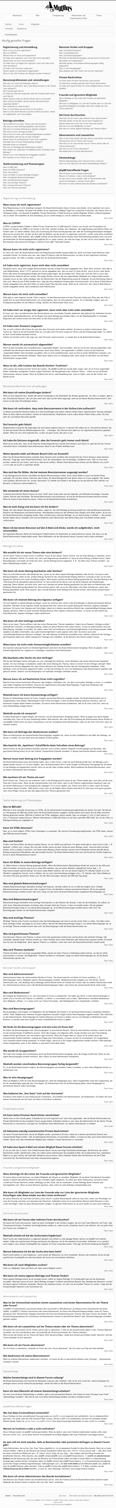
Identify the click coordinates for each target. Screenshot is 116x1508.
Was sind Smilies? (10, 172)
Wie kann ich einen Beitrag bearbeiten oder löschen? (24, 126)
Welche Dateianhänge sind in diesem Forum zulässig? (81, 161)
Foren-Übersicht (19, 1496)
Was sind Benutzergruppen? (70, 55)
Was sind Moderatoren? (69, 53)
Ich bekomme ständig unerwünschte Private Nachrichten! (82, 83)
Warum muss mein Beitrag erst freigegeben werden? (24, 155)
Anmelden (9, 29)
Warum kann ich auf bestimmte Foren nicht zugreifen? (25, 139)
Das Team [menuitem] (62, 1496)
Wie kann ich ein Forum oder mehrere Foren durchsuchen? (83, 118)
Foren (21, 24)
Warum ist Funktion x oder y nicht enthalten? (77, 176)
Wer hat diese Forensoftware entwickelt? (75, 173)
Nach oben (108, 218)
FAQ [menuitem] (100, 24)
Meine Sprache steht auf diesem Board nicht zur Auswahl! (27, 99)
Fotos (99, 15)
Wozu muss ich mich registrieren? (17, 50)
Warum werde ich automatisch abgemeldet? (21, 71)
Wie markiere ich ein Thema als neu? (18, 157)
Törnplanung (58, 15)
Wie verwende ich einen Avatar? (16, 106)
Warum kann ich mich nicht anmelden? (19, 61)
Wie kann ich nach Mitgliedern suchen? (75, 126)
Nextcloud (17, 15)
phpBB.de (21, 465)
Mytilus (8, 24)
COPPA (28, 271)
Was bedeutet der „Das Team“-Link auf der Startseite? (81, 71)
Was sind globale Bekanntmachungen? (19, 177)
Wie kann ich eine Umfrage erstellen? (18, 132)
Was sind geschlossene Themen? (17, 185)
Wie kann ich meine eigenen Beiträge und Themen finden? (83, 129)
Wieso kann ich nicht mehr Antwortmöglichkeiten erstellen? (27, 134)
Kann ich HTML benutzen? (14, 170)
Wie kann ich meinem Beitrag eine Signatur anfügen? (25, 129)
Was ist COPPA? (10, 53)
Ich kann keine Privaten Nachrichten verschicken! (79, 81)
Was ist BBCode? (10, 167)
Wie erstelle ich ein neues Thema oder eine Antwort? (24, 124)
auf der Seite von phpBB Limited (38, 1421)
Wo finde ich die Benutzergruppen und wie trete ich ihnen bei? (84, 58)
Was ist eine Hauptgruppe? (70, 68)
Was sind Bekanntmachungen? (16, 180)
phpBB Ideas (16, 1435)
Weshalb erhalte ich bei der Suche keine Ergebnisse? (81, 121)
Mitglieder (35, 24)
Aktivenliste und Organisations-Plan (78, 16)
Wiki (37, 15)
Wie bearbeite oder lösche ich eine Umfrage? (21, 137)
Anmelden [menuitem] (105, 24)
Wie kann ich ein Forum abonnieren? (74, 149)
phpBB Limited (59, 1416)
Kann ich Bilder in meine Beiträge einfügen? (21, 175)
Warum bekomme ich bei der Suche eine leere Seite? (81, 123)
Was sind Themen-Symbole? (15, 188)
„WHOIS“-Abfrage (78, 1451)
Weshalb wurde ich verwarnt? (15, 145)
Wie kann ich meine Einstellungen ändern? (20, 83)
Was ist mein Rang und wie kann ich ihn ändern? (23, 109)
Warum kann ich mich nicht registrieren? (19, 55)
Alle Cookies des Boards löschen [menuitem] (80, 1496)
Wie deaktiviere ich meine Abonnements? (76, 151)
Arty (61, 1502)
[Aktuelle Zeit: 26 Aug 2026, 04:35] (111, 35)
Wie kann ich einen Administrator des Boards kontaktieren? (83, 184)
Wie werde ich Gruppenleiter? (71, 61)
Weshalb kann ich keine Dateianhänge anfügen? (22, 142)
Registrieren (22, 29)
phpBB (37, 1500)
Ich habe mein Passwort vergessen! (18, 68)
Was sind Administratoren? (70, 50)
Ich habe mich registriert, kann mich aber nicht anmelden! (26, 58)
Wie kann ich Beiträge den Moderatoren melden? (23, 147)
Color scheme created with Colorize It (77, 1500)
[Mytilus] (58, 6)
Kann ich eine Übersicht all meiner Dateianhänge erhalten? (83, 164)
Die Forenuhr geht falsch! (13, 91)
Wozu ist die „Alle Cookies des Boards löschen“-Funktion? (27, 73)
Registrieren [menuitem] (110, 24)
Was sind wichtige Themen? (14, 183)
